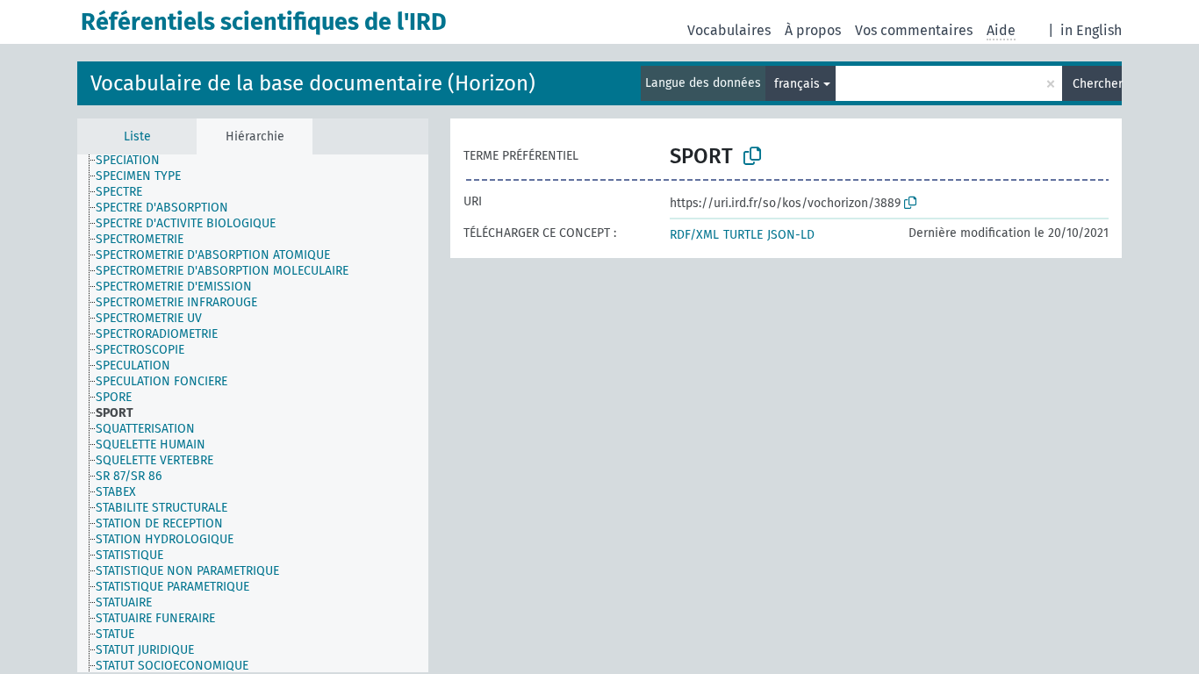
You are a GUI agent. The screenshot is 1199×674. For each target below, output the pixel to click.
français (797, 83)
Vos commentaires (914, 30)
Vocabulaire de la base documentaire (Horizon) (312, 83)
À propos (813, 30)
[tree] (252, 413)
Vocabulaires (729, 30)
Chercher (1097, 83)
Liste (137, 136)
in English (1091, 30)
